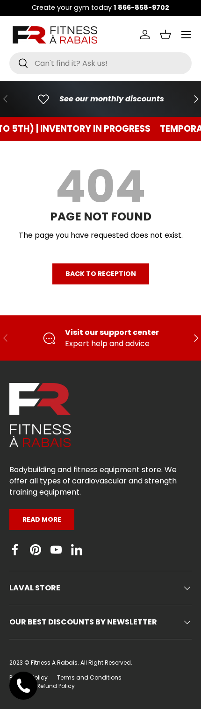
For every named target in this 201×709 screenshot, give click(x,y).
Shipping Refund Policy (42, 686)
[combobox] (100, 63)
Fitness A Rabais (54, 662)
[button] (165, 34)
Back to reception (100, 273)
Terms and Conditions (89, 677)
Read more (41, 519)
